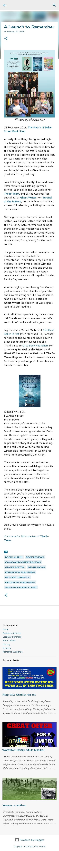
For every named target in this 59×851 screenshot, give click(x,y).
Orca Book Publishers (35, 345)
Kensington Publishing (20, 572)
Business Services (11, 633)
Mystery (6, 648)
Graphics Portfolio (11, 636)
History (6, 644)
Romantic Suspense (12, 651)
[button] (6, 38)
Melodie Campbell (17, 577)
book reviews (35, 557)
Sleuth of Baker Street (21, 587)
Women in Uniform (14, 805)
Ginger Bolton (14, 567)
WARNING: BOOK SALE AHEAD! (23, 750)
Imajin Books (36, 567)
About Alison (9, 640)
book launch (13, 557)
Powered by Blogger (31, 840)
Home (5, 629)
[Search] (54, 5)
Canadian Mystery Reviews (23, 562)
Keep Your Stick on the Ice (19, 694)
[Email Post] (6, 553)
